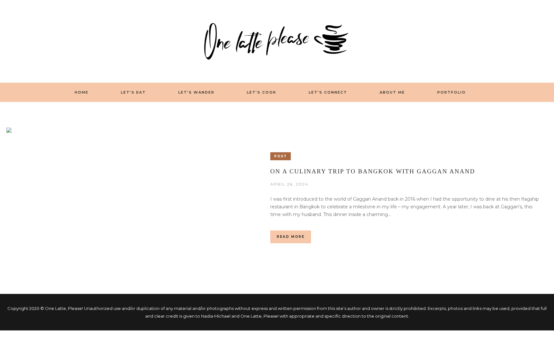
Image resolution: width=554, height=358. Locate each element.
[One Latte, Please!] (277, 41)
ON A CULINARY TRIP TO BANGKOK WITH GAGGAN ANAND (372, 171)
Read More (291, 237)
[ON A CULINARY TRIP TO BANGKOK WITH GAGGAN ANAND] (114, 198)
